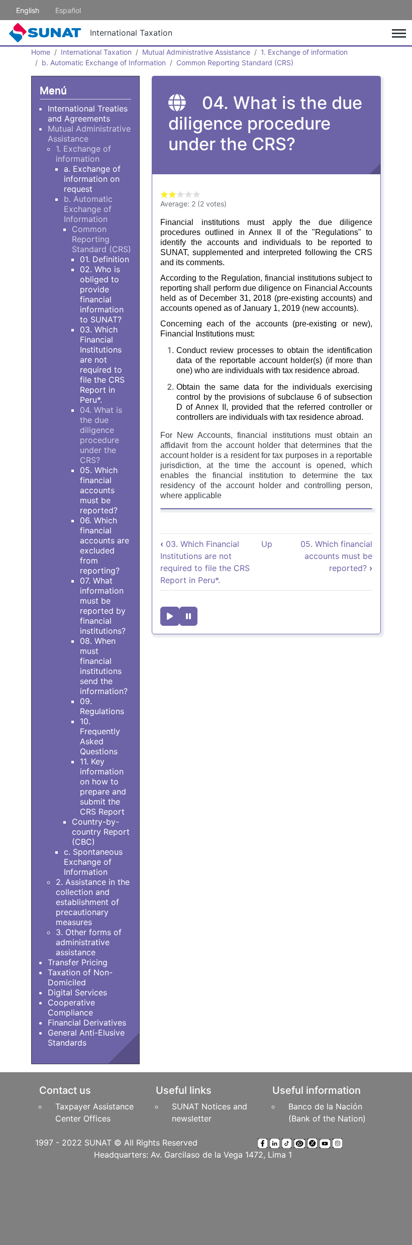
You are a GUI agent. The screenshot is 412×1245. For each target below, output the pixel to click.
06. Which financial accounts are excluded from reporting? (104, 545)
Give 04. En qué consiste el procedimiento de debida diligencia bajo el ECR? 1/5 (164, 194)
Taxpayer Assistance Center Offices (94, 1112)
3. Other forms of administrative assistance (89, 942)
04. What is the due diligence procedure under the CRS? (101, 435)
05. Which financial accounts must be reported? (336, 556)
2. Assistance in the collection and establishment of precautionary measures (93, 902)
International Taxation (131, 33)
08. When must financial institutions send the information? (104, 666)
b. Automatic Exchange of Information (104, 62)
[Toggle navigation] (399, 32)
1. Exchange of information (304, 52)
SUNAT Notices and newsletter (209, 1112)
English (27, 10)
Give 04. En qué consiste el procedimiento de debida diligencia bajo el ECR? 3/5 (180, 194)
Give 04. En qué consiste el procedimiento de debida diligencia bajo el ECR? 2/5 (172, 194)
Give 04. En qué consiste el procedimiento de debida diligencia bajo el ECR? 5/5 (196, 194)
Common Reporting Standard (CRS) (234, 62)
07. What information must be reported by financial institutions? (103, 606)
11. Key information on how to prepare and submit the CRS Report (103, 786)
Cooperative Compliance (71, 1007)
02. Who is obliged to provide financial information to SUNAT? (102, 294)
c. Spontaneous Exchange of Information (93, 862)
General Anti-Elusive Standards (86, 1038)
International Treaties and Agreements (88, 113)
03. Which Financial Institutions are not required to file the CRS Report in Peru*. (102, 364)
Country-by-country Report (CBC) (101, 832)
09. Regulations (102, 706)
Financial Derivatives (87, 1022)
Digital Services (77, 992)
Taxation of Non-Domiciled (80, 977)
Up (266, 544)
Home (40, 52)
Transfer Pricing (78, 962)
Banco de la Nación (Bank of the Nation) (327, 1112)
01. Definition (104, 259)
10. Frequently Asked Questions (100, 736)
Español (68, 10)
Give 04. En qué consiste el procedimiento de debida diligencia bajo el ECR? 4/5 (188, 194)
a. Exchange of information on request (92, 179)
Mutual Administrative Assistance (196, 52)
